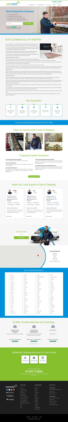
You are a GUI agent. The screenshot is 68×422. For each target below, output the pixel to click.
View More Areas (37, 409)
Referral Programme (23, 398)
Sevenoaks (36, 403)
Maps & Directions (52, 394)
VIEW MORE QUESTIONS (34, 176)
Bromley (36, 390)
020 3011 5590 (54, 401)
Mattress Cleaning (23, 395)
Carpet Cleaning (10, 202)
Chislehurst (36, 392)
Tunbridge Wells (37, 407)
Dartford (36, 393)
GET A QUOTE (28, 23)
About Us (21, 387)
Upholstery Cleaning (16, 202)
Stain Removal (18, 204)
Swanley (36, 404)
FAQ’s (21, 406)
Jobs (21, 404)
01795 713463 (57, 2)
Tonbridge (36, 406)
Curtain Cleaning (23, 393)
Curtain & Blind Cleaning (11, 204)
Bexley (36, 389)
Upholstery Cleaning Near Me (25, 403)
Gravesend (36, 398)
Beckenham (37, 387)
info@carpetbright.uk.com (55, 261)
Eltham (36, 395)
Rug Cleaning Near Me (24, 401)
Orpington (36, 401)
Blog (21, 407)
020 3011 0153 (54, 392)
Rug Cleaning (22, 392)
